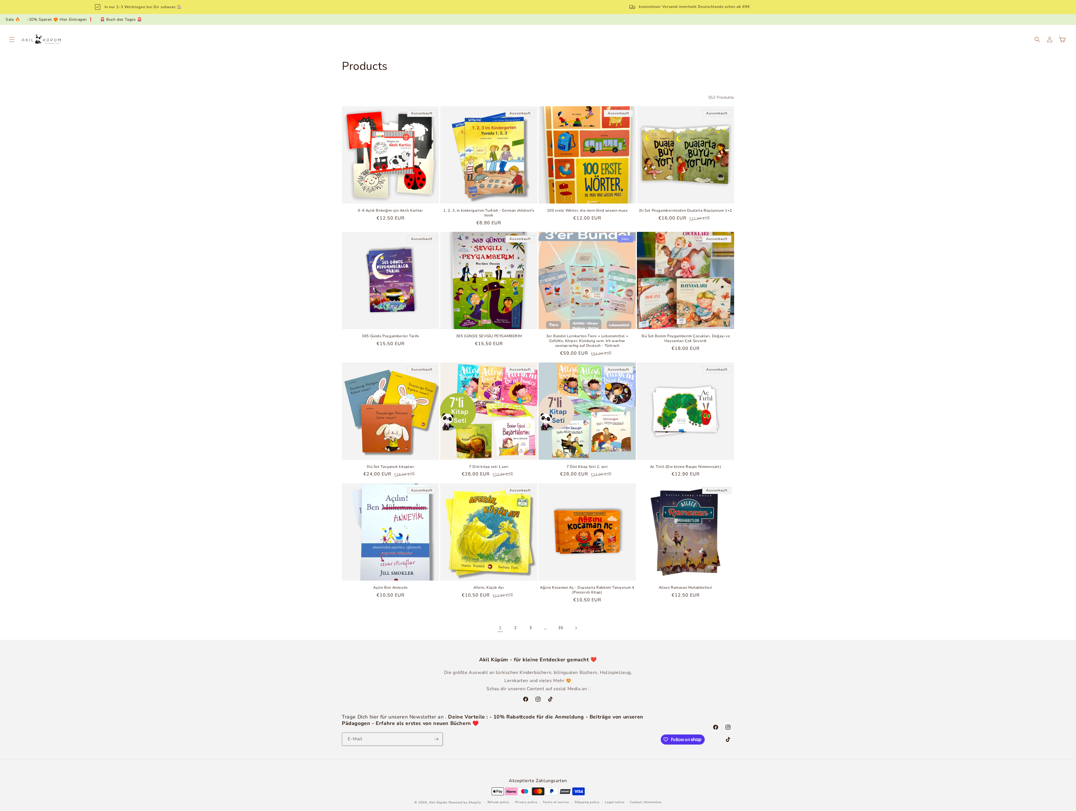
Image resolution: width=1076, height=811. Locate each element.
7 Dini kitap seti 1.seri (488, 467)
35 (560, 627)
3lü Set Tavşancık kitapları (390, 467)
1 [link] (500, 628)
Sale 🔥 (13, 19)
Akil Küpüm (438, 802)
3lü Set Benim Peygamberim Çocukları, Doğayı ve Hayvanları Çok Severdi (685, 338)
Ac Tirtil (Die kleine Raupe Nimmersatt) (685, 467)
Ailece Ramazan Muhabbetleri (685, 587)
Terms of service (556, 802)
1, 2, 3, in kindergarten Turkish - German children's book (488, 213)
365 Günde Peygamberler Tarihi (390, 336)
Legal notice (614, 802)
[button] (12, 39)
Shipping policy (587, 802)
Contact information (645, 802)
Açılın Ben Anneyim (390, 587)
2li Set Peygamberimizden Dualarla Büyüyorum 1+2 (685, 210)
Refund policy (498, 802)
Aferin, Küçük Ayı (489, 587)
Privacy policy (526, 802)
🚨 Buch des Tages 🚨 (121, 19)
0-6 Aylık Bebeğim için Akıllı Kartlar (390, 210)
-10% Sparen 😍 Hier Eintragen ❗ (60, 19)
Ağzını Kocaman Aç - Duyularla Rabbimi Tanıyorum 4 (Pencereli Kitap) (587, 590)
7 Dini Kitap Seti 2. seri (587, 467)
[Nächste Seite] (576, 628)
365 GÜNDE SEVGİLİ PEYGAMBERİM (489, 336)
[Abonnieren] (436, 739)
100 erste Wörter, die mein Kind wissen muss (587, 210)
